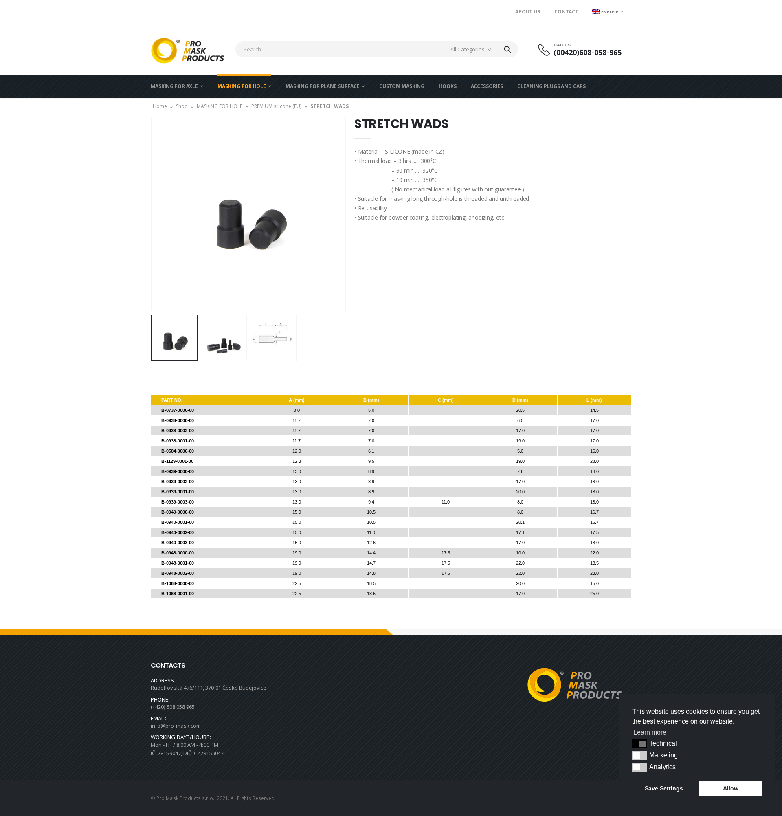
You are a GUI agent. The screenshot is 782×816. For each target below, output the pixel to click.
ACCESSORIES (487, 86)
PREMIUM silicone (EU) (276, 106)
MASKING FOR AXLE (174, 86)
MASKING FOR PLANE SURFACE (323, 86)
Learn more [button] (649, 732)
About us (527, 11)
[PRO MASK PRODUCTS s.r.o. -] (191, 49)
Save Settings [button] (664, 788)
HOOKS (447, 86)
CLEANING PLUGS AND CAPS (551, 86)
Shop (182, 106)
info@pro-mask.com (176, 725)
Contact (566, 11)
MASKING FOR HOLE (241, 86)
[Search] (507, 49)
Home (160, 106)
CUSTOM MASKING (401, 86)
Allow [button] (730, 788)
